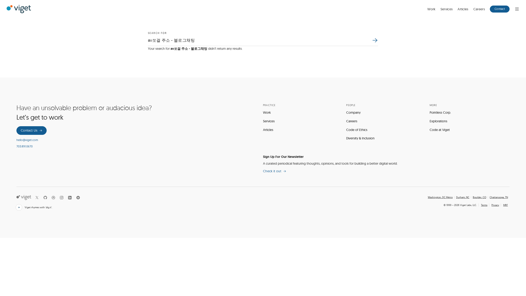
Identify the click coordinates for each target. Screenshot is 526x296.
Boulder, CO (479, 197)
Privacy (495, 205)
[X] (37, 197)
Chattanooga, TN (499, 197)
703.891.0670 (24, 146)
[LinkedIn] (69, 197)
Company (353, 112)
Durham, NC (462, 197)
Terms (484, 205)
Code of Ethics (356, 130)
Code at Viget (440, 130)
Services (447, 9)
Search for (157, 33)
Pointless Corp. (440, 112)
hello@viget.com (27, 140)
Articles (463, 9)
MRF (505, 205)
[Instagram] (61, 197)
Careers (479, 9)
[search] (374, 40)
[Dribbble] (53, 197)
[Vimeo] (78, 197)
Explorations (438, 121)
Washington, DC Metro (440, 197)
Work (431, 9)
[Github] (45, 197)
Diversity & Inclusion (360, 138)
